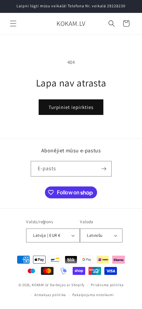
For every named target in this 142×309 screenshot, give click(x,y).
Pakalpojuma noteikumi (93, 294)
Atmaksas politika (50, 294)
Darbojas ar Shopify (67, 284)
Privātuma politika (107, 285)
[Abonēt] (104, 169)
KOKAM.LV (40, 284)
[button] (13, 23)
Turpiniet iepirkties (71, 107)
